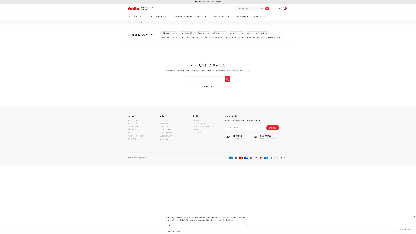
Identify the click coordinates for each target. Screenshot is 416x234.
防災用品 (130, 133)
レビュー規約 (197, 133)
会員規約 (195, 129)
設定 (246, 225)
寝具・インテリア (220, 16)
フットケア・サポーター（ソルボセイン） (189, 16)
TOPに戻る (208, 86)
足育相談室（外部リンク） (168, 136)
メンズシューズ (132, 123)
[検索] (267, 8)
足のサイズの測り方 (166, 133)
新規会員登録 (164, 123)
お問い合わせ (164, 139)
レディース (160, 16)
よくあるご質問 (165, 129)
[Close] (414, 216)
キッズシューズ (132, 120)
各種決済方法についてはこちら (269, 138)
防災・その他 (241, 16)
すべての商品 (132, 139)
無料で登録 (272, 128)
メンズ (147, 16)
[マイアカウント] (275, 9)
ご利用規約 (196, 120)
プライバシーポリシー (173, 231)
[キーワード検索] (227, 79)
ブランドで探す (257, 16)
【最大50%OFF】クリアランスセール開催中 (208, 2)
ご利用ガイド (164, 126)
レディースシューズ (134, 126)
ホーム (130, 22)
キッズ (136, 16)
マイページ (163, 120)
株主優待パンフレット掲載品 (136, 136)
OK (169, 225)
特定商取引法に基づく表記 (201, 126)
